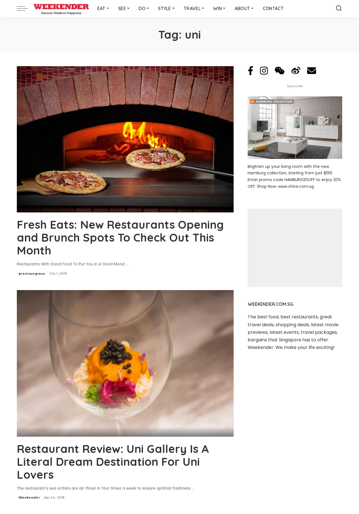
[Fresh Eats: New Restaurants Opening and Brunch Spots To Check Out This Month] (125, 139)
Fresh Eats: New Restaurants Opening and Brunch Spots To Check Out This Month (120, 237)
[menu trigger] (25, 8)
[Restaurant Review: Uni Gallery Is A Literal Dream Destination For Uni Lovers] (125, 363)
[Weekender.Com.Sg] (61, 8)
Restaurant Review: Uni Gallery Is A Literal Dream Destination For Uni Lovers (113, 461)
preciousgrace (32, 273)
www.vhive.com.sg (296, 186)
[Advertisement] (295, 248)
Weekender (29, 497)
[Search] (338, 8)
